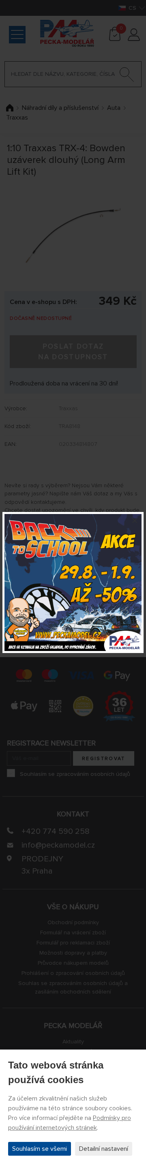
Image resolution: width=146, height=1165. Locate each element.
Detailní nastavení (103, 1149)
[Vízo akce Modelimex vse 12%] (73, 582)
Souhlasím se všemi (39, 1149)
